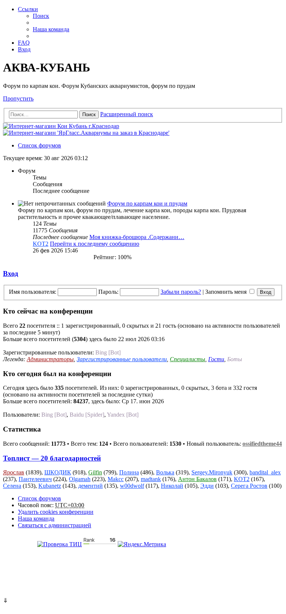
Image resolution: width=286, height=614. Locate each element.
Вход (10, 273)
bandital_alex (265, 472)
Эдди (207, 486)
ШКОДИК (57, 472)
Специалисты (187, 359)
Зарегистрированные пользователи (122, 359)
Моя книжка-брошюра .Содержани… (136, 237)
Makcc (116, 479)
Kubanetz (49, 486)
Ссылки (28, 9)
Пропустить (18, 98)
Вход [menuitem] (24, 49)
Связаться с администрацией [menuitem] (54, 525)
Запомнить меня (226, 292)
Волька (165, 472)
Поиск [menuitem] (41, 16)
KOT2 (40, 244)
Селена (12, 486)
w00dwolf (132, 486)
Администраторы (50, 359)
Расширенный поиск (126, 114)
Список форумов (39, 498)
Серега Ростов (249, 486)
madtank (151, 479)
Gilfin (95, 472)
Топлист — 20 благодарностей (52, 458)
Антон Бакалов (197, 479)
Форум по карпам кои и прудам (147, 203)
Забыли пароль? (181, 292)
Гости (216, 359)
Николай (172, 486)
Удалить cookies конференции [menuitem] (55, 512)
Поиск (89, 114)
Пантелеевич (35, 479)
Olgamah (79, 479)
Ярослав (13, 472)
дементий (90, 486)
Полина (129, 472)
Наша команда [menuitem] (51, 29)
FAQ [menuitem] (24, 42)
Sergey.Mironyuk (211, 472)
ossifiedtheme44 (262, 443)
